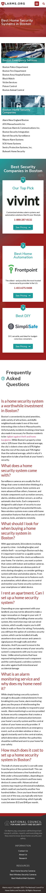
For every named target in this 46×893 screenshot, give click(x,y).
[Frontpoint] (23, 269)
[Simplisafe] (23, 326)
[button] (37, 3)
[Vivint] (23, 201)
